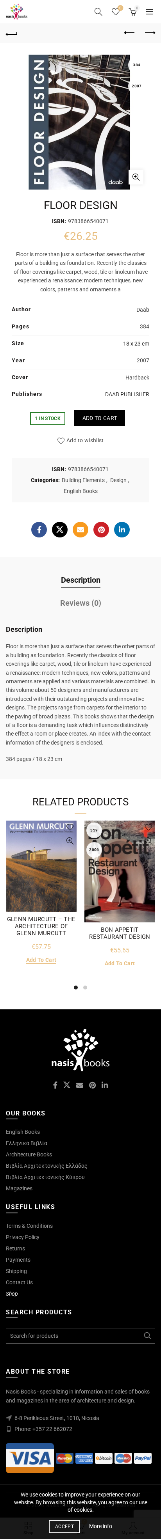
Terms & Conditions (29, 1226)
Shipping (16, 1271)
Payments (18, 1260)
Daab (142, 310)
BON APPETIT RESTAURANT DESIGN (119, 933)
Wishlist (120, 8)
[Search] (98, 12)
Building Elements (83, 480)
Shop (12, 1294)
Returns (15, 1248)
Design (118, 480)
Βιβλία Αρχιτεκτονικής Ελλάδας (47, 1166)
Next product (149, 33)
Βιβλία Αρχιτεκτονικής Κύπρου (45, 1177)
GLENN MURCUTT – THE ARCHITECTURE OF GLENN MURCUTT (41, 926)
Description (80, 580)
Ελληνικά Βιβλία (26, 1143)
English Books (81, 491)
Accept (64, 1526)
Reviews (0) (80, 603)
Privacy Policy (22, 1237)
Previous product (130, 33)
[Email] (80, 529)
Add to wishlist (85, 440)
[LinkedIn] (122, 529)
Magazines (19, 1188)
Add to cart (99, 418)
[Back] (11, 33)
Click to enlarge (136, 177)
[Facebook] (39, 529)
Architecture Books (29, 1154)
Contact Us (19, 1282)
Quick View (70, 841)
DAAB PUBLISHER (127, 394)
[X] (60, 529)
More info (100, 1526)
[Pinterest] (101, 529)
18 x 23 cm (136, 343)
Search (147, 1336)
